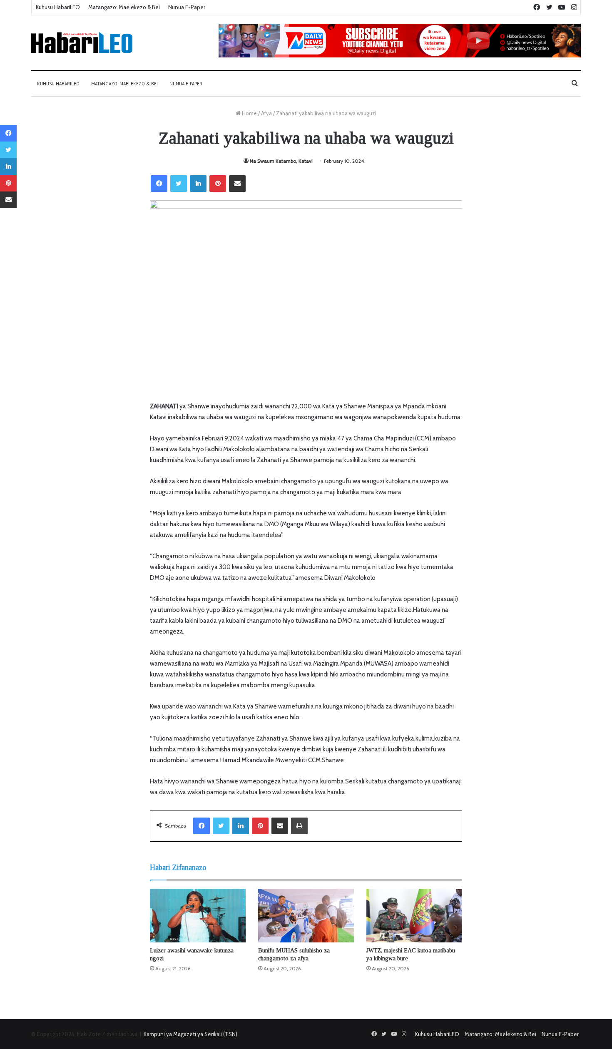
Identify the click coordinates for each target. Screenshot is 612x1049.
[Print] (299, 826)
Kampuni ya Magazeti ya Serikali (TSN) (190, 1034)
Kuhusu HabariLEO (58, 7)
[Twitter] (178, 183)
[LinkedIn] (198, 183)
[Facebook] (159, 183)
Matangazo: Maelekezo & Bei (124, 7)
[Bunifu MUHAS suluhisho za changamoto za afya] (306, 916)
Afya (266, 113)
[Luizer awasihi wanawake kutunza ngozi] (198, 915)
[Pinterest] (217, 183)
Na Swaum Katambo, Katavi (281, 161)
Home (249, 113)
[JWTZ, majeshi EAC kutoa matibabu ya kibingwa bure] (414, 916)
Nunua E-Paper (186, 7)
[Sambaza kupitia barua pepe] (237, 183)
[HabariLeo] (81, 42)
